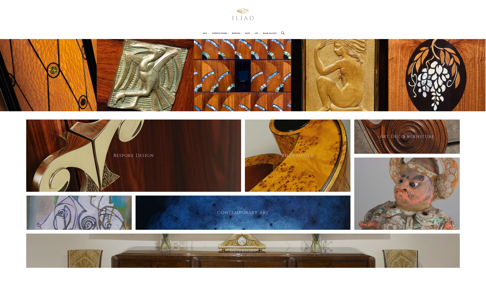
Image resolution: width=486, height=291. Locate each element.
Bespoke (236, 33)
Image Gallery (270, 33)
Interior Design (219, 33)
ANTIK (247, 33)
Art (256, 33)
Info (205, 33)
